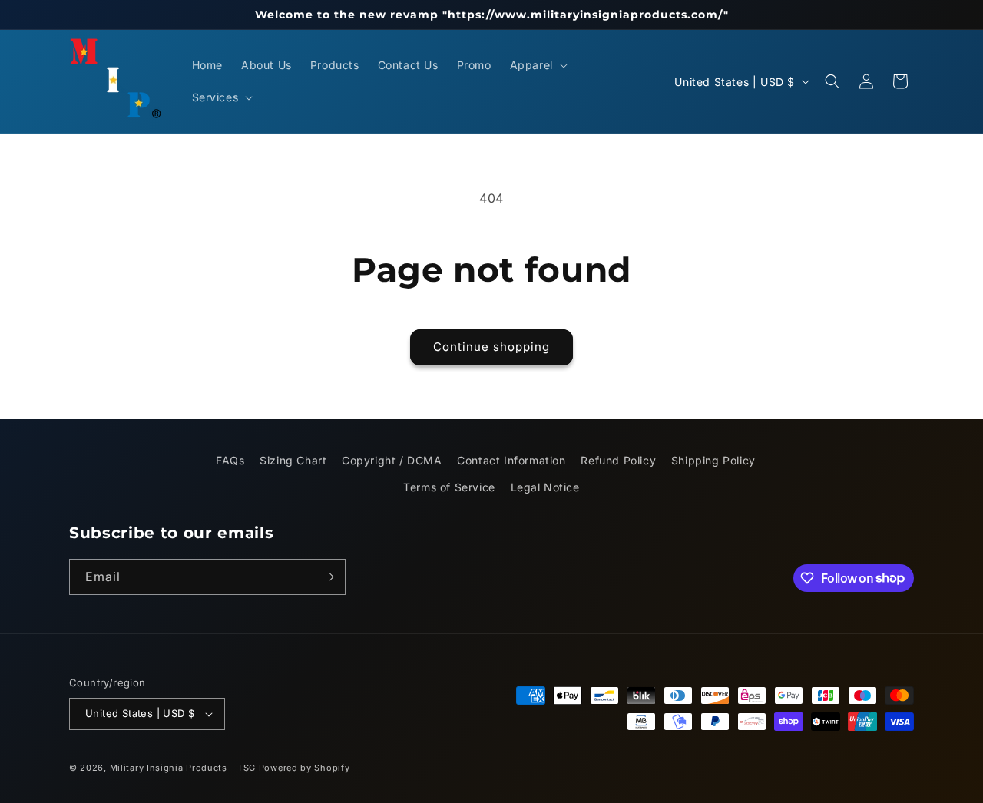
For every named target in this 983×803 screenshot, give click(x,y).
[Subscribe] (328, 577)
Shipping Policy (713, 460)
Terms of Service (449, 487)
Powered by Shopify (304, 767)
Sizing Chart (293, 460)
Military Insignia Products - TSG (183, 767)
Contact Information (511, 460)
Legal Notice (545, 487)
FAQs (230, 460)
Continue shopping (491, 346)
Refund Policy (618, 460)
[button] (537, 65)
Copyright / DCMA (392, 460)
